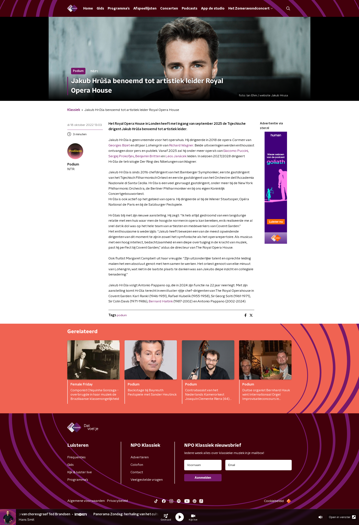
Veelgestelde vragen (147, 479)
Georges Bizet (119, 145)
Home (88, 8)
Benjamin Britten (147, 156)
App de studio (213, 8)
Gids (100, 8)
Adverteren (140, 457)
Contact (137, 472)
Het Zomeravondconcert (248, 8)
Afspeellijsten (145, 8)
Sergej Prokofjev (121, 156)
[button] (166, 517)
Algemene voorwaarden (86, 501)
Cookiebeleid (274, 501)
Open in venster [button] (340, 517)
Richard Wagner (181, 145)
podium (122, 315)
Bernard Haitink (161, 301)
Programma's (119, 8)
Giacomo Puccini (235, 151)
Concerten (169, 8)
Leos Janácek (175, 156)
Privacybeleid (117, 501)
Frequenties (76, 457)
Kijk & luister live (79, 472)
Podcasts (189, 8)
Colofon (137, 465)
